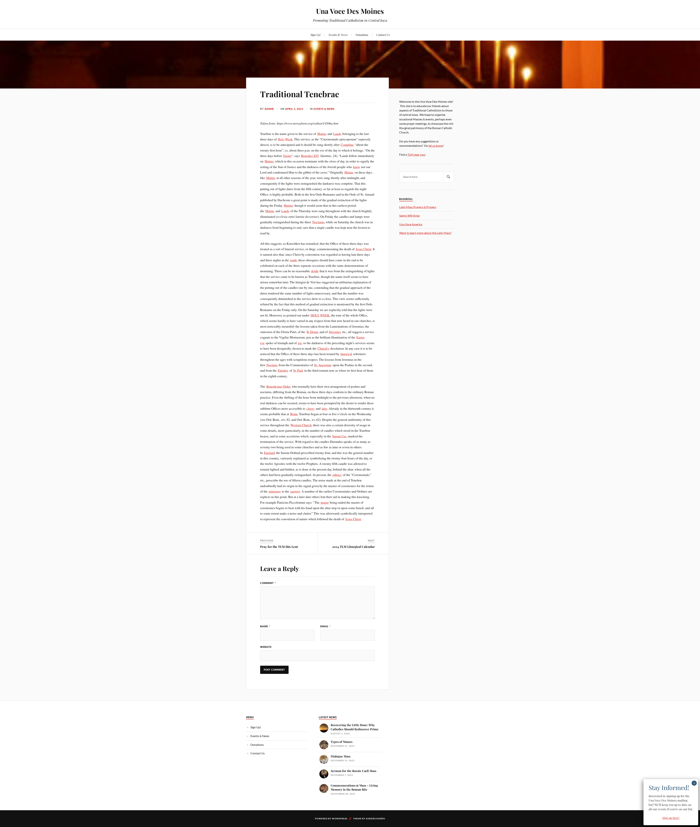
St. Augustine (323, 365)
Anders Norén (375, 818)
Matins (321, 133)
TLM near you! (416, 154)
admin (269, 108)
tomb (293, 260)
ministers (275, 491)
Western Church (301, 425)
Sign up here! (670, 818)
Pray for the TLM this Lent (279, 547)
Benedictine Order (278, 386)
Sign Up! (315, 35)
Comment (268, 583)
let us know (436, 145)
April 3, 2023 (294, 108)
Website (266, 646)
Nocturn (271, 365)
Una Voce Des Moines (350, 11)
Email (325, 626)
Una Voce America (410, 224)
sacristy (295, 491)
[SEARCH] (448, 177)
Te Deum (312, 332)
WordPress (339, 818)
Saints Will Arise (409, 215)
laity (324, 408)
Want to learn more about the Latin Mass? (425, 233)
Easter (287, 155)
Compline (347, 144)
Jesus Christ (363, 249)
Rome (294, 414)
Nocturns (318, 222)
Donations (362, 35)
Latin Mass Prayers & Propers (417, 207)
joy (300, 343)
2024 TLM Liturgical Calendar (353, 547)
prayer (325, 502)
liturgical (346, 354)
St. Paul (298, 370)
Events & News (338, 35)
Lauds (337, 133)
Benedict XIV (310, 155)
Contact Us (383, 35)
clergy (310, 408)
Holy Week (285, 139)
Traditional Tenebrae (299, 93)
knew (356, 167)
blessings (335, 332)
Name (265, 626)
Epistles (283, 370)
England (269, 452)
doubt (314, 271)
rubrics (337, 474)
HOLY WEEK (320, 315)
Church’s (323, 348)
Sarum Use (339, 436)
